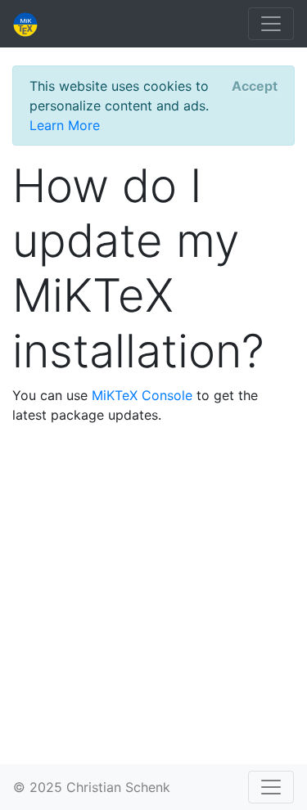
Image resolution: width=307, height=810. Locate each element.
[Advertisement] (153, 591)
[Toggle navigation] (271, 23)
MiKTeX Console (142, 395)
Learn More (64, 125)
